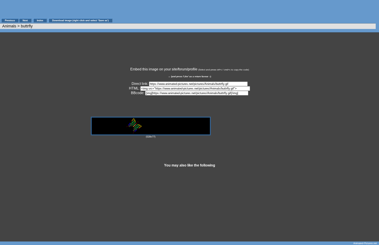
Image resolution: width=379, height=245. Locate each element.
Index (40, 20)
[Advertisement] (193, 11)
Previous (10, 20)
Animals (9, 26)
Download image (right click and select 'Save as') (80, 20)
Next (25, 20)
